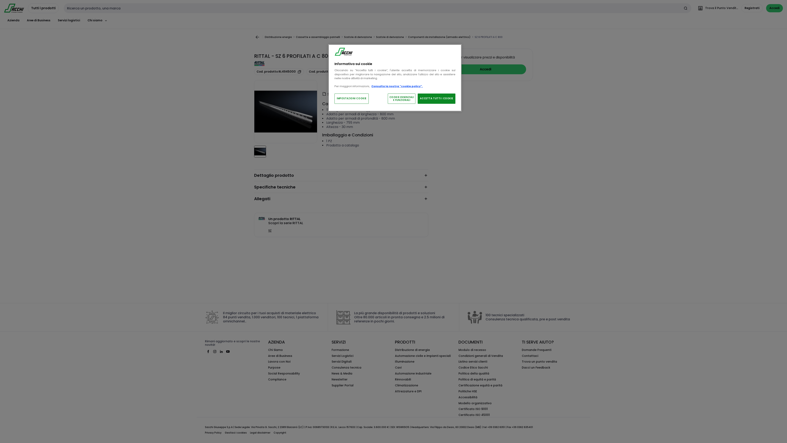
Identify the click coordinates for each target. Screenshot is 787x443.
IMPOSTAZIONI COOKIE (351, 98)
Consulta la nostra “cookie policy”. (397, 86)
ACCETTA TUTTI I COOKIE (436, 98)
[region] (395, 77)
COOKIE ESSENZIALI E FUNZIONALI (401, 99)
